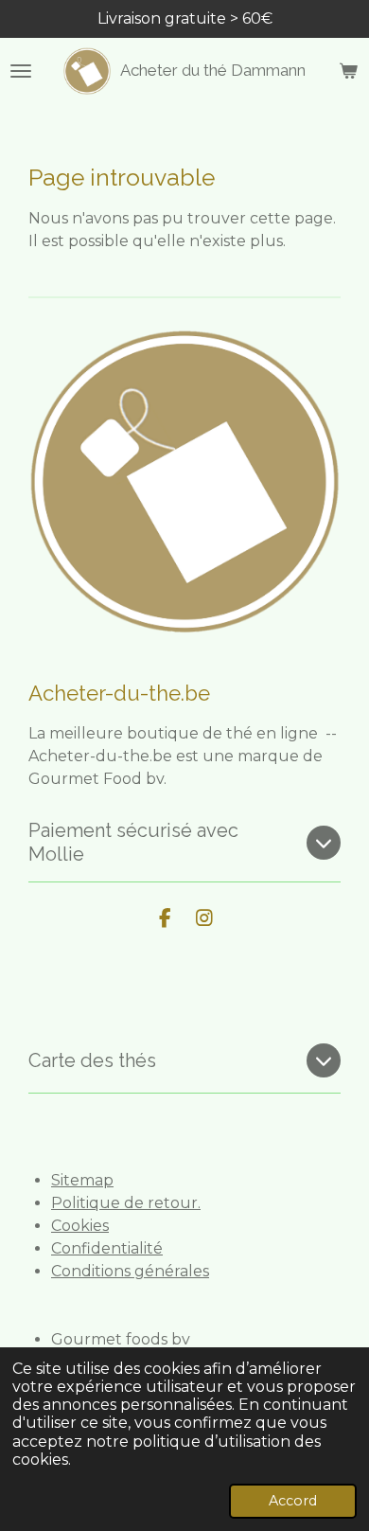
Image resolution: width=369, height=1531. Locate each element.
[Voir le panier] (348, 71)
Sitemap (82, 1180)
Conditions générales (130, 1271)
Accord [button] (293, 1500)
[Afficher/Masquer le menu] (21, 71)
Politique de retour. (126, 1203)
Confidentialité (107, 1248)
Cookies (80, 1226)
